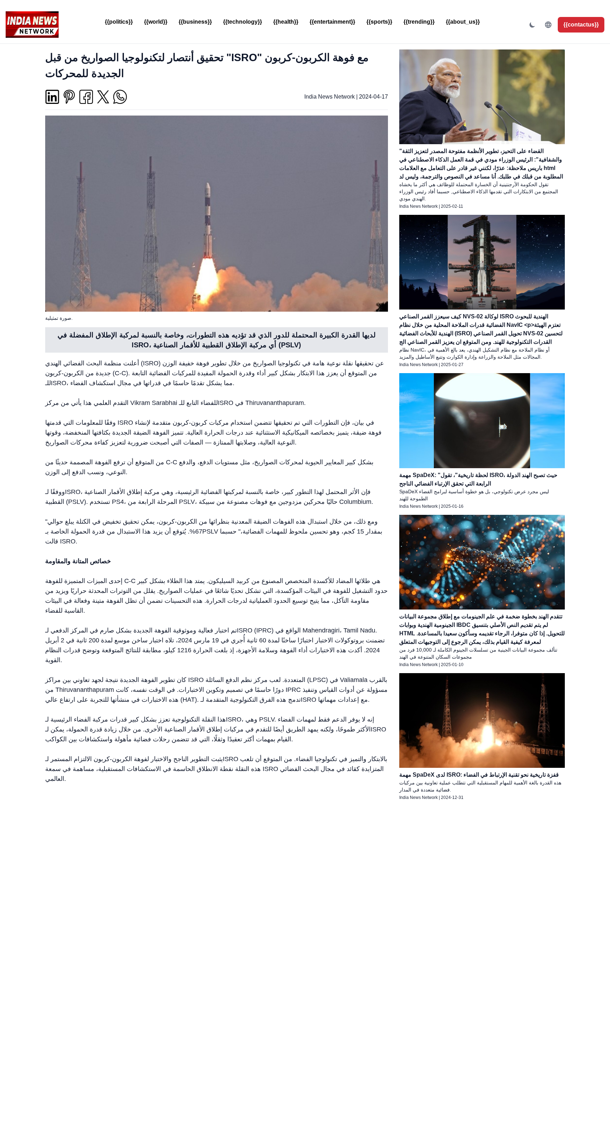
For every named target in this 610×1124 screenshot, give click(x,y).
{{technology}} (242, 22)
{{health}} (285, 22)
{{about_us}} (463, 22)
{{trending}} (419, 22)
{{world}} (155, 22)
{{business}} (195, 22)
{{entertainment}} (332, 22)
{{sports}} (379, 22)
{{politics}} (119, 22)
